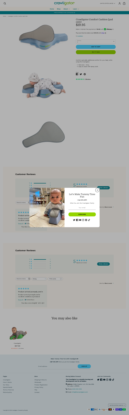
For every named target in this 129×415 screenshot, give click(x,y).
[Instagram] (83, 220)
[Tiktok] (89, 220)
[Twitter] (74, 220)
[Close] (97, 190)
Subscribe (82, 214)
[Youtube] (80, 220)
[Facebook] (77, 220)
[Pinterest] (86, 220)
